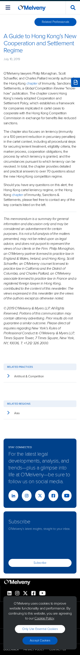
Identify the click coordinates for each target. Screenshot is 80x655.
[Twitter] (40, 495)
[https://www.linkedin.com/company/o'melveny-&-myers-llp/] (13, 495)
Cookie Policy (44, 618)
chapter (32, 83)
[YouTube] (67, 495)
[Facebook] (53, 495)
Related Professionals (55, 22)
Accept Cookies (40, 640)
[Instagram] (27, 495)
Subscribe (40, 562)
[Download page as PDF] (75, 82)
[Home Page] (32, 7)
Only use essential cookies (40, 629)
